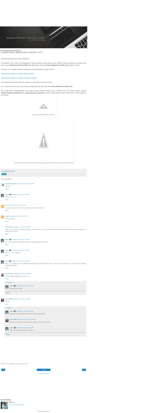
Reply (7, 189)
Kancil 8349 (8, 299)
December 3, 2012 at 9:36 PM (18, 216)
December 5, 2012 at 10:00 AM (27, 319)
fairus (7, 194)
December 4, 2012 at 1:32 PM (21, 299)
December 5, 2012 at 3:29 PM (24, 327)
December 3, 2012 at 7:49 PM (17, 205)
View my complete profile (16, 404)
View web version (44, 373)
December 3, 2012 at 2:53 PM (25, 183)
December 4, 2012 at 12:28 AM (21, 261)
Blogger (47, 411)
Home (43, 369)
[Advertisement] (44, 14)
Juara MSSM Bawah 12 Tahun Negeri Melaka (17, 74)
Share (4, 174)
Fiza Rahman (9, 273)
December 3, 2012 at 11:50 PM (22, 227)
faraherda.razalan (10, 183)
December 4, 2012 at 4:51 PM (24, 286)
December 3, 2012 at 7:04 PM (20, 194)
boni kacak (8, 227)
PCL (6, 205)
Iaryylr (7, 216)
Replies (9, 282)
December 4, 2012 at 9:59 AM (22, 273)
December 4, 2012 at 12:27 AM (21, 250)
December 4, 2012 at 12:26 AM (21, 239)
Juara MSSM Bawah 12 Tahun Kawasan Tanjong (18, 78)
